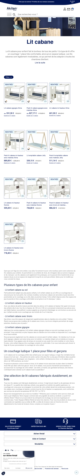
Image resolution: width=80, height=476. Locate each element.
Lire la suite (40, 62)
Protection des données (52, 468)
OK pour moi (29, 468)
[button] (3, 473)
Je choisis (18, 468)
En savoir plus (72, 1)
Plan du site (64, 468)
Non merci (7, 468)
